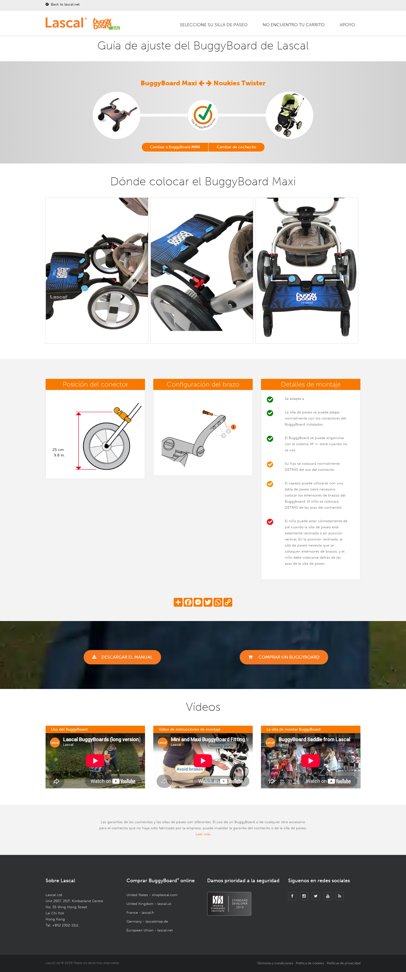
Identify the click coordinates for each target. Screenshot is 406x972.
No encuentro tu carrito (294, 24)
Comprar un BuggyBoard (288, 657)
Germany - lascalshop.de (147, 921)
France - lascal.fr (140, 912)
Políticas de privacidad (343, 963)
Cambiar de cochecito (236, 147)
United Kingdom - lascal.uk (149, 904)
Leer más (203, 834)
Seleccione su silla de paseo (213, 24)
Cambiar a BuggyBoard (175, 147)
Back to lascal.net (65, 4)
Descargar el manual (126, 657)
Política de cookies (310, 963)
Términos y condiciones (275, 963)
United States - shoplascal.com (152, 895)
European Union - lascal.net (149, 930)
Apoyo (347, 24)
